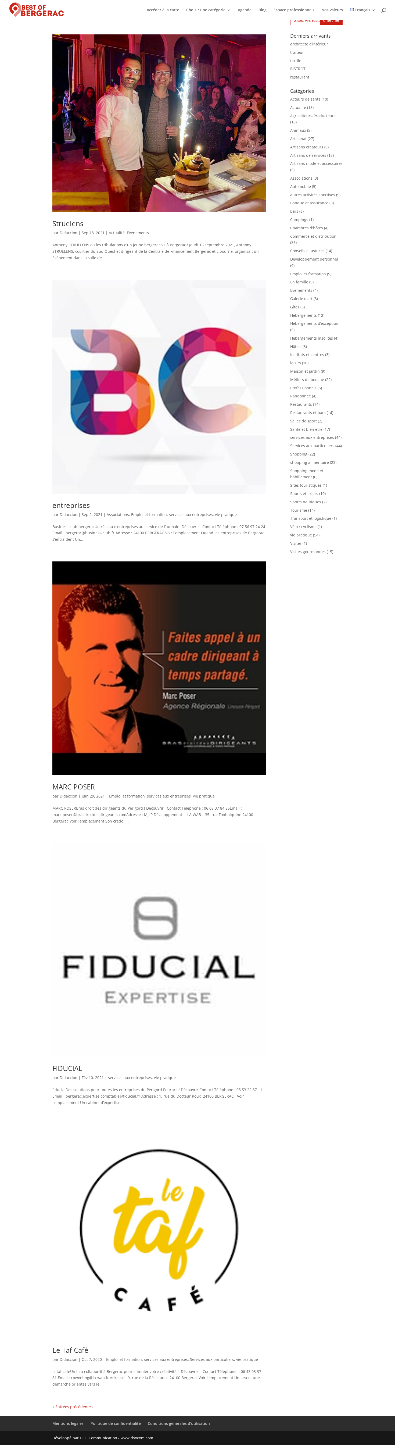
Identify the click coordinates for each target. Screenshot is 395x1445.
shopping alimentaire (309, 462)
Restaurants (301, 404)
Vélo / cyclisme (303, 526)
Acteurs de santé (305, 99)
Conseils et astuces (307, 250)
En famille (299, 281)
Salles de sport (303, 420)
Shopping (298, 454)
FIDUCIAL (67, 1068)
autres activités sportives (312, 194)
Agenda (245, 10)
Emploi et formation (149, 514)
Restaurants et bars (308, 412)
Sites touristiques (306, 485)
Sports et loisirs (304, 493)
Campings (299, 219)
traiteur (297, 52)
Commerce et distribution (313, 236)
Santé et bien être (306, 429)
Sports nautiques (305, 501)
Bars (294, 211)
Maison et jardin (305, 371)
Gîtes (294, 306)
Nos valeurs (332, 10)
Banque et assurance (309, 202)
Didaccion (68, 232)
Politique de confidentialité (116, 1423)
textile (295, 60)
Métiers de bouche (307, 379)
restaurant (299, 77)
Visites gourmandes (308, 551)
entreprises (71, 505)
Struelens (67, 223)
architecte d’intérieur (309, 44)
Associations (118, 514)
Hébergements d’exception (314, 323)
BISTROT (298, 68)
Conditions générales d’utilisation (179, 1423)
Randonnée (300, 395)
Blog (262, 10)
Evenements (138, 232)
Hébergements (303, 315)
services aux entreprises (191, 514)
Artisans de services (308, 155)
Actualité (117, 232)
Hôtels (295, 346)
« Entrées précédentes (72, 1406)
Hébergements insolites (311, 338)
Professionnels (303, 387)
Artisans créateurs (306, 147)
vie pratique (226, 514)
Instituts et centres (307, 354)
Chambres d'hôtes (306, 227)
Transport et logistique (310, 518)
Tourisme (298, 510)
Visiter (295, 543)
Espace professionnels (294, 10)
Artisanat (298, 138)
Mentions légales (68, 1423)
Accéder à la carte (163, 10)
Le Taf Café (70, 1350)
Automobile (300, 186)
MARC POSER (73, 787)
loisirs (295, 362)
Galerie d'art (301, 298)
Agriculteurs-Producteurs (313, 115)
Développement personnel (314, 259)
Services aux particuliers (212, 1359)
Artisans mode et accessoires (316, 163)
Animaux (298, 130)
